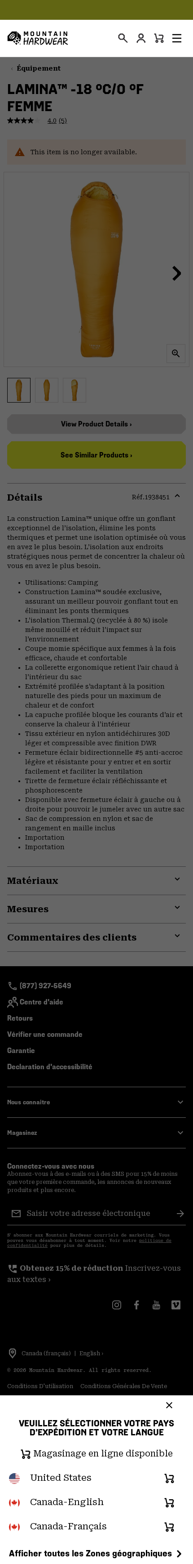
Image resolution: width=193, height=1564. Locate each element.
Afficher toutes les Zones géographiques (90, 1553)
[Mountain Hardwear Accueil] (37, 38)
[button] (177, 38)
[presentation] (123, 38)
